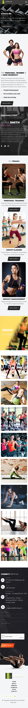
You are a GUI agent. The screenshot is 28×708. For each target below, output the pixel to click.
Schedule (14, 687)
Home (14, 681)
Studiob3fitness (14, 700)
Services (14, 685)
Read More (6, 26)
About (14, 683)
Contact (14, 691)
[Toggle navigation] (26, 2)
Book (14, 689)
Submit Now (6, 645)
